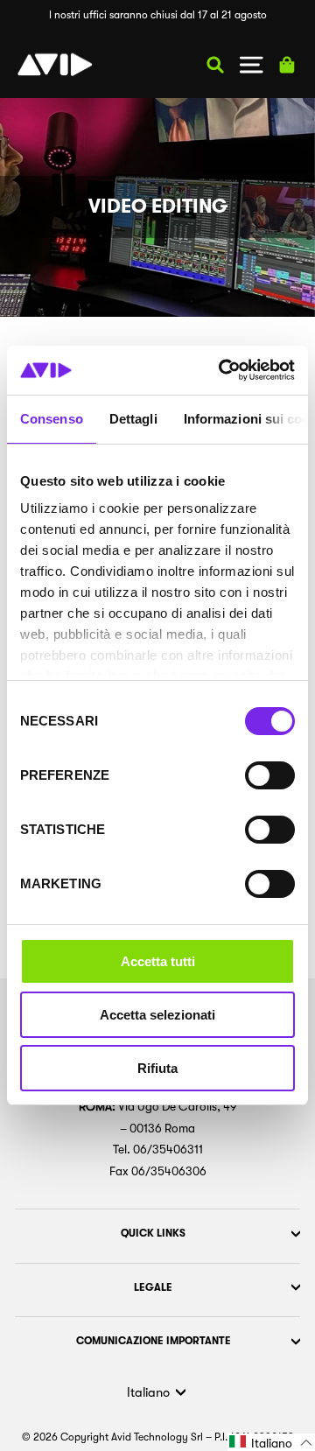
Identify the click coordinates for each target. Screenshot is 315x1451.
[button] (271, 1442)
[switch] (270, 775)
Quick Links (153, 1233)
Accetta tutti (158, 961)
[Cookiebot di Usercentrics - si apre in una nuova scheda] (222, 370)
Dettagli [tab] (133, 418)
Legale (153, 1287)
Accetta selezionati (157, 1014)
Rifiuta (157, 1068)
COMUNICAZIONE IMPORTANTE (153, 1341)
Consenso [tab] (51, 418)
